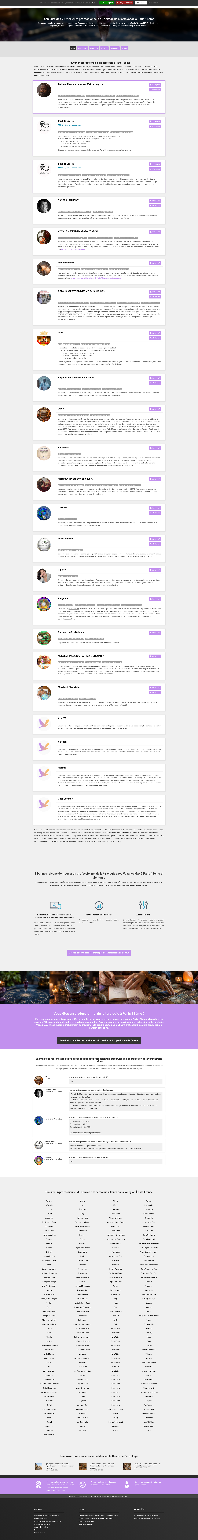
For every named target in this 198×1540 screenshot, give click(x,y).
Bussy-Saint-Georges (49, 1299)
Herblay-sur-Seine (82, 1277)
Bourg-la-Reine (49, 1277)
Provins (115, 1430)
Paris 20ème (115, 1371)
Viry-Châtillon (149, 1422)
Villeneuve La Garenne (149, 1384)
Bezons (49, 1248)
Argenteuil (49, 1218)
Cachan (49, 1303)
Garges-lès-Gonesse (82, 1248)
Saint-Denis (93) (149, 1239)
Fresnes (82, 1235)
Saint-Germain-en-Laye (148, 1252)
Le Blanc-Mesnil (82, 1316)
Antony (49, 1209)
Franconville (82, 1231)
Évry (82, 1214)
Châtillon (49, 1328)
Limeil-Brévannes (82, 1388)
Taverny (149, 1333)
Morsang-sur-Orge (115, 1256)
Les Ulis (82, 1375)
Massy (82, 1426)
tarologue (114, 48)
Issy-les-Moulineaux (82, 1286)
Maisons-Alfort (82, 1405)
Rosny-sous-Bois (149, 1222)
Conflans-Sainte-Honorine (49, 1384)
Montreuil (115, 1248)
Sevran (148, 1307)
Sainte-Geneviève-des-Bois (149, 1243)
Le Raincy (82, 1354)
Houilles (82, 1282)
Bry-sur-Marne (49, 1294)
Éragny (82, 1201)
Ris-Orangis (149, 1209)
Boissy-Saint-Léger (49, 1260)
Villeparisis (149, 1396)
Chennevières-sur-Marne (49, 1345)
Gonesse (82, 1265)
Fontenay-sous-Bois (82, 1226)
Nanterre (115, 1260)
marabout (94, 48)
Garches (82, 1243)
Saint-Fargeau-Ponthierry (149, 1248)
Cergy (49, 1307)
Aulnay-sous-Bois (49, 1235)
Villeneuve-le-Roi (149, 1388)
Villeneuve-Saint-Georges (149, 1392)
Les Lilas (82, 1362)
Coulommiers (49, 1396)
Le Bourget (82, 1320)
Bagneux (49, 1239)
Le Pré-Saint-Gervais (82, 1350)
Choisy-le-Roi (49, 1358)
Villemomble (148, 1379)
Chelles (49, 1341)
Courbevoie (49, 1401)
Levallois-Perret (82, 1379)
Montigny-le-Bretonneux (116, 1235)
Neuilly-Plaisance (115, 1269)
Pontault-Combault (116, 1422)
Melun (115, 1205)
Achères (49, 1201)
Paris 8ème (115, 1401)
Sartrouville (149, 1290)
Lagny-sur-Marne (82, 1311)
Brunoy (49, 1290)
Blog (35, 1530)
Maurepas (82, 1430)
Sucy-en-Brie (149, 1324)
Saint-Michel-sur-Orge (149, 1269)
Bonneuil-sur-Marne (49, 1269)
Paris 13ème (115, 1341)
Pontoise (115, 1426)
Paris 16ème (115, 1354)
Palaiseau (115, 1316)
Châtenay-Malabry (49, 1324)
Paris (116, 1324)
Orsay (115, 1303)
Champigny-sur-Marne (49, 1311)
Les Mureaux (82, 1367)
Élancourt (49, 1430)
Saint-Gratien (149, 1256)
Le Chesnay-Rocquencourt (82, 1324)
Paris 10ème (115, 1328)
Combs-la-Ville (49, 1379)
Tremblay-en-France (148, 1350)
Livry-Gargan (82, 1392)
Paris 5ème (115, 1388)
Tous (73, 48)
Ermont (82, 1205)
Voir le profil (155, 85)
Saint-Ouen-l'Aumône (149, 1273)
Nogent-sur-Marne (115, 1282)
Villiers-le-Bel (149, 1409)
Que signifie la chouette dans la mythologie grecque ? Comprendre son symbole (60, 1466)
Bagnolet (49, 1243)
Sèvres (148, 1311)
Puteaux (149, 1201)
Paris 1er (115, 1367)
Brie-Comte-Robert (49, 1286)
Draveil (49, 1422)
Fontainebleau (82, 1218)
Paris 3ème (115, 1379)
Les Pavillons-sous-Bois (82, 1371)
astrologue (82, 48)
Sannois (149, 1282)
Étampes (82, 1209)
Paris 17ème (115, 1358)
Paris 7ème (115, 1396)
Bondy (49, 1265)
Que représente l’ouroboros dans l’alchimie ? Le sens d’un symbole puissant (102, 1466)
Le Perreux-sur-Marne (82, 1337)
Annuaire (37, 1515)
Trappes (149, 1345)
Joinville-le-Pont (82, 1294)
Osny (116, 1307)
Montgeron (116, 1231)
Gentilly (82, 1256)
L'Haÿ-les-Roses (82, 1384)
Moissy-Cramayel (115, 1218)
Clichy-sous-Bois (49, 1371)
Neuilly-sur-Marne (115, 1273)
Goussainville (82, 1269)
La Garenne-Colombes (82, 1307)
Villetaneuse (148, 1405)
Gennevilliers (82, 1252)
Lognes (82, 1396)
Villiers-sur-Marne (148, 1413)
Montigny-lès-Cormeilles (116, 1239)
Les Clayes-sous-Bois (82, 1358)
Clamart (49, 1362)
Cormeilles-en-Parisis (49, 1392)
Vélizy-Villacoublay (149, 1362)
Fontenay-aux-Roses (82, 1222)
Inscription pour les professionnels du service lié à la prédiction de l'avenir (99, 1040)
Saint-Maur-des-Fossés (149, 1265)
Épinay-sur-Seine (49, 1435)
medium (104, 48)
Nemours (115, 1265)
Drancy (49, 1418)
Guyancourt (82, 1273)
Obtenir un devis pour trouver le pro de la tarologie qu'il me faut (99, 953)
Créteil (49, 1405)
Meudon (116, 1209)
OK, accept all (107, 3)
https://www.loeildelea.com (70, 125)
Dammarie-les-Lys (49, 1409)
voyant (124, 48)
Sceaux (149, 1303)
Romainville (149, 1218)
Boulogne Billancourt (49, 1273)
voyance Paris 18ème (85, 1524)
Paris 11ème (115, 1333)
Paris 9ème (115, 1405)
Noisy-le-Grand (115, 1290)
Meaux (115, 1201)
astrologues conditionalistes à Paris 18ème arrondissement (96, 278)
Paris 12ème (115, 1337)
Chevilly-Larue (49, 1350)
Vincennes (149, 1418)
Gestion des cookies (41, 1527)
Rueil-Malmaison (149, 1226)
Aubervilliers (49, 1231)
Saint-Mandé (149, 1260)
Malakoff (82, 1413)
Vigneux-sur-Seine (149, 1371)
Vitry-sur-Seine (148, 1426)
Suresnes (148, 1328)
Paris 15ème (115, 1350)
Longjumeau (82, 1401)
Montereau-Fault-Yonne (115, 1222)
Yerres (148, 1430)
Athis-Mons (49, 1226)
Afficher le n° (155, 90)
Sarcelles (148, 1286)
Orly (115, 1299)
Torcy (149, 1341)
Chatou (49, 1333)
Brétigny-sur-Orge (49, 1282)
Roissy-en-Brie (148, 1214)
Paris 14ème (115, 1345)
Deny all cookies (125, 3)
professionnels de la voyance (73, 249)
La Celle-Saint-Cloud (82, 1303)
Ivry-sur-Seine (82, 1290)
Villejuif (148, 1375)
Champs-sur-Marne (49, 1316)
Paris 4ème (115, 1384)
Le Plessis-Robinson (82, 1341)
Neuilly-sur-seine (116, 1277)
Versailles (149, 1367)
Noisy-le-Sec (115, 1294)
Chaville (49, 1337)
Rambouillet (148, 1205)
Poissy (115, 1418)
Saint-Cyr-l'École (149, 1235)
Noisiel (115, 1286)
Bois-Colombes (49, 1256)
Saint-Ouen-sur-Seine (149, 1277)
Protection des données (42, 1524)
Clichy (49, 1367)
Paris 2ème (115, 1375)
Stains (148, 1320)
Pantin (115, 1320)
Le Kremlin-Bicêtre (82, 1328)
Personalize (141, 3)
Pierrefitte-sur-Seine (115, 1409)
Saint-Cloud (149, 1231)
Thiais (149, 1337)
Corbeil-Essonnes (49, 1388)
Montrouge (116, 1252)
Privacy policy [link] (153, 3)
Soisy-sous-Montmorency (148, 1316)
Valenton (149, 1354)
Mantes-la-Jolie (82, 1418)
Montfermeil (115, 1226)
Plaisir (115, 1413)
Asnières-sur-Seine (49, 1222)
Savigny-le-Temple (149, 1294)
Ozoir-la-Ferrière (116, 1311)
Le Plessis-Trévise (82, 1345)
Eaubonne (49, 1426)
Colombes (49, 1375)
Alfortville (49, 1205)
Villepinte (149, 1401)
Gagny (82, 1239)
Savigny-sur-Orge (148, 1299)
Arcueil (49, 1214)
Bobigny (49, 1252)
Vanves (149, 1358)
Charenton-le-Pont (49, 1320)
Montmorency (115, 1243)
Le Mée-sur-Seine (82, 1333)
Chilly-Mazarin (49, 1354)
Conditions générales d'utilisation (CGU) (47, 1521)
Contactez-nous (39, 1533)
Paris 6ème (115, 1392)
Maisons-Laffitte (82, 1409)
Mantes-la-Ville (82, 1422)
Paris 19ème (115, 1362)
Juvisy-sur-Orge (82, 1299)
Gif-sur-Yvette (82, 1260)
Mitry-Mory (116, 1214)
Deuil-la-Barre (49, 1413)
